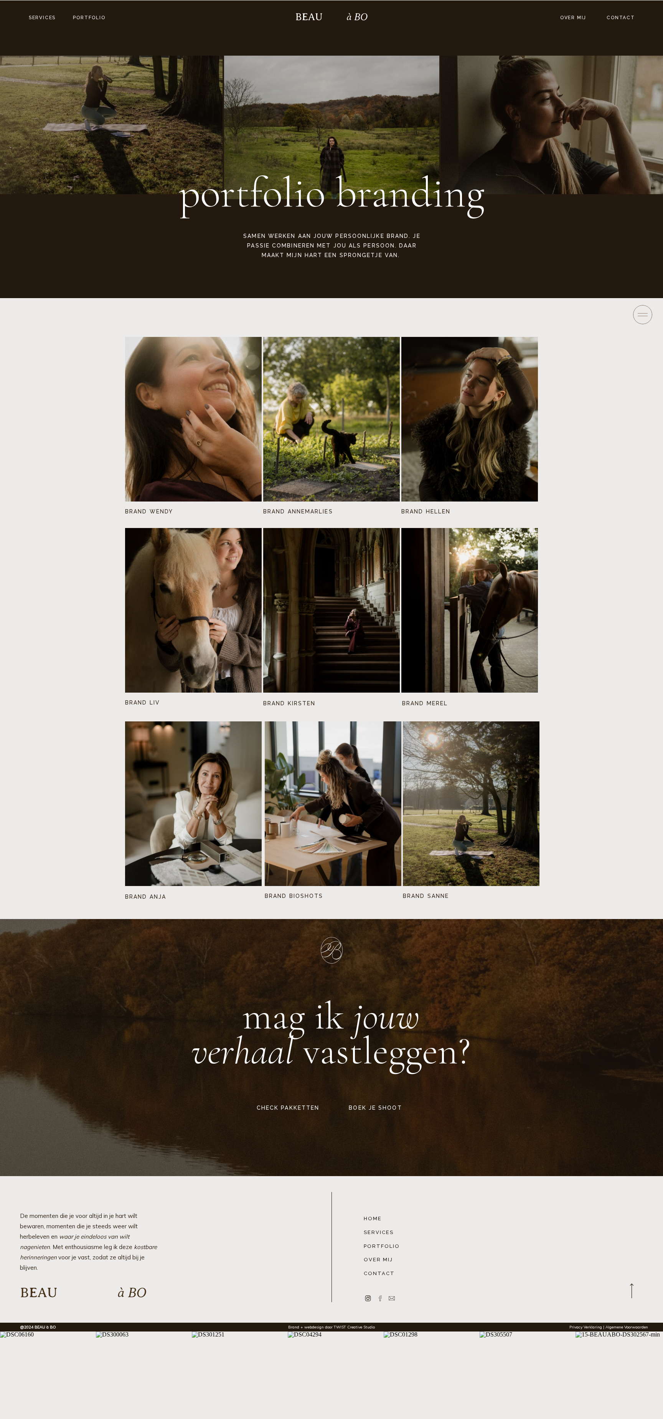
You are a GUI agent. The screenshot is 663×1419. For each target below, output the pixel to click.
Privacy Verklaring (585, 1327)
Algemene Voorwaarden (626, 1327)
